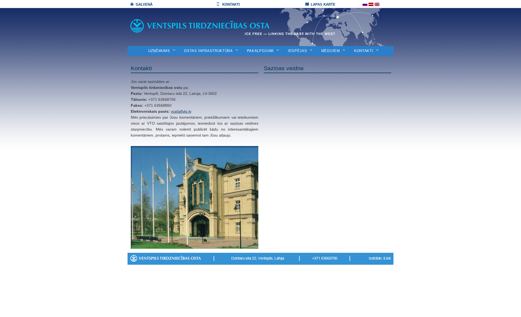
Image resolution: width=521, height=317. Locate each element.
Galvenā (144, 4)
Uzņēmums (157, 51)
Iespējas (295, 51)
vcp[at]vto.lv (181, 111)
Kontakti (231, 4)
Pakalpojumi (258, 51)
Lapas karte (323, 4)
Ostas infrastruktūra (206, 51)
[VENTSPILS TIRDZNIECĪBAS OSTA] (211, 26)
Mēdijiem (329, 51)
